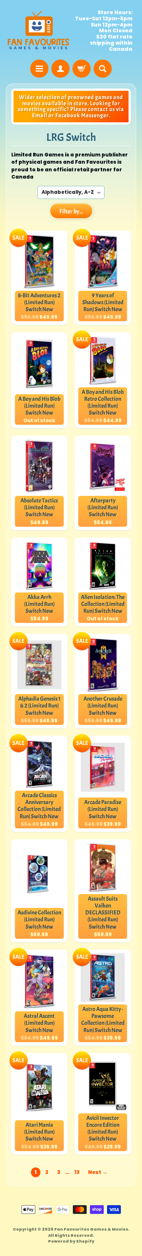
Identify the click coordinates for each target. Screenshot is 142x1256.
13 (77, 1172)
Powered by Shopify (71, 1241)
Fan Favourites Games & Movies (91, 1229)
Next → (97, 1172)
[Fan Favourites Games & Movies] (38, 31)
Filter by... (71, 211)
